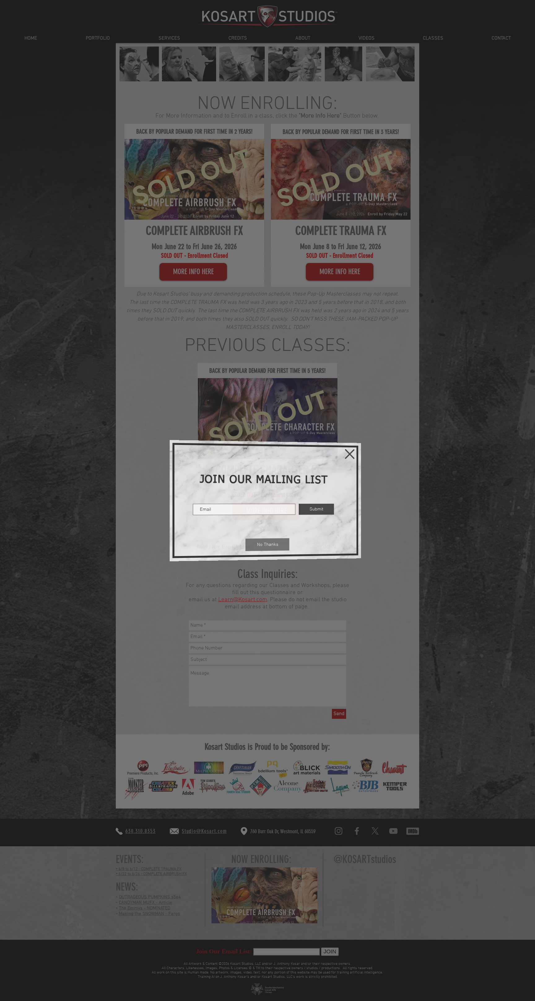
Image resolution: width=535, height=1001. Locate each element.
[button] (352, 453)
